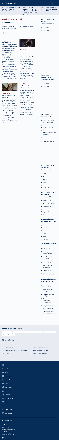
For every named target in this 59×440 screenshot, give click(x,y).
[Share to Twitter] (9, 33)
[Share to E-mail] (3, 33)
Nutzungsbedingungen (7, 433)
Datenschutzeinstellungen (8, 427)
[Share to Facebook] (6, 33)
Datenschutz (5, 426)
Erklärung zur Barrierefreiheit (8, 429)
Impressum (4, 424)
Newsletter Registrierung (8, 434)
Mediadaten (4, 431)
